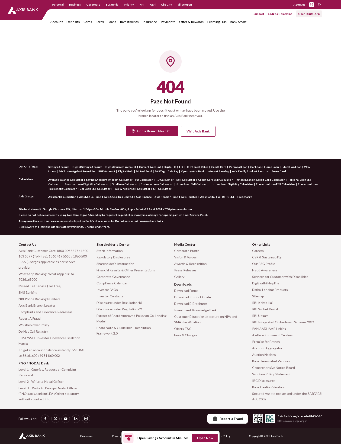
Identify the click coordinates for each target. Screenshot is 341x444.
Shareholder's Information (115, 264)
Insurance (149, 22)
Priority (129, 4)
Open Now (205, 438)
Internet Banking (218, 171)
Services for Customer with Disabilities (280, 277)
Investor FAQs (107, 290)
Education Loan (291, 167)
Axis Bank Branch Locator (37, 305)
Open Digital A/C (309, 14)
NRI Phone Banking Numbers (40, 299)
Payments (168, 22)
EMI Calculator (185, 179)
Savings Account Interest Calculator (109, 179)
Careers (258, 251)
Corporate (93, 4)
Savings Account (59, 167)
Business (75, 4)
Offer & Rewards (191, 22)
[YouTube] (65, 419)
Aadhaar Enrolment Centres (272, 335)
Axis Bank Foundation (62, 197)
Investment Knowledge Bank (195, 310)
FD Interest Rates (197, 167)
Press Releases (185, 270)
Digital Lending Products (270, 290)
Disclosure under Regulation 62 (119, 309)
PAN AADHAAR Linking (269, 329)
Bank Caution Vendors (268, 387)
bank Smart (238, 22)
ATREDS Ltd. (226, 197)
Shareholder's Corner (113, 244)
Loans (112, 22)
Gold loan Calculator (125, 184)
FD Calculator (144, 179)
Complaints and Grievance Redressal (45, 312)
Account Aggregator (267, 348)
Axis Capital (207, 197)
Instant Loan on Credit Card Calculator (260, 179)
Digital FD (170, 167)
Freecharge (244, 197)
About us (299, 4)
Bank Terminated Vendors (271, 361)
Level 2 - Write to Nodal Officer (41, 381)
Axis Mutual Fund (90, 197)
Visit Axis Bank (198, 131)
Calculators (26, 179)
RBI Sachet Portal (265, 309)
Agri (152, 4)
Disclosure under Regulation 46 (119, 303)
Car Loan (255, 167)
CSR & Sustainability (267, 257)
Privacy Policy (120, 436)
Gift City (166, 4)
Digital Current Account (120, 167)
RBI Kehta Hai (262, 303)
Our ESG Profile (263, 264)
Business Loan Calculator (157, 184)
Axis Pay (172, 171)
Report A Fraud (30, 318)
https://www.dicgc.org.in (292, 421)
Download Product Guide (192, 297)
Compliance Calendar (112, 283)
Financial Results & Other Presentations (126, 270)
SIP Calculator (162, 188)
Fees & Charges (185, 335)
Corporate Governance (113, 277)
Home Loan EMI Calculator (193, 184)
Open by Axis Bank (193, 171)
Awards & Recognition (190, 264)
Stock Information (110, 251)
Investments (129, 22)
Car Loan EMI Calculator (95, 188)
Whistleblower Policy (34, 325)
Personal (58, 4)
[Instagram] (86, 419)
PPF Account (106, 171)
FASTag (160, 171)
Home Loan (271, 167)
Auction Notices (264, 355)
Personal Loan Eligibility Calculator (86, 184)
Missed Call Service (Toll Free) (40, 286)
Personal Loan (238, 167)
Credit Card (218, 167)
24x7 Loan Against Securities (77, 171)
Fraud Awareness (264, 270)
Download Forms (186, 291)
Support (259, 14)
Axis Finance (144, 197)
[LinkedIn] (76, 419)
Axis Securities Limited (118, 197)
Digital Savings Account (87, 167)
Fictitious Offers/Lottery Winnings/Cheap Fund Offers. (74, 226)
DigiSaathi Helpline (265, 283)
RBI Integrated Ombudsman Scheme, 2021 (283, 322)
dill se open (184, 4)
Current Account (150, 167)
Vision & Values (185, 257)
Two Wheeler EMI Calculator (131, 188)
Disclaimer (87, 436)
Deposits (73, 22)
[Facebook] (45, 419)
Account (56, 22)
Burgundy (112, 4)
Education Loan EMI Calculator (275, 184)
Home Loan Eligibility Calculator (232, 184)
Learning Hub (217, 22)
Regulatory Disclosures (113, 257)
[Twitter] (55, 419)
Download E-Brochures (191, 304)
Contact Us (27, 244)
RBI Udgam (260, 316)
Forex (100, 22)
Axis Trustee (189, 197)
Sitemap (258, 296)
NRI (141, 4)
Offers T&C (182, 329)
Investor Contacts (110, 296)
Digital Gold (125, 171)
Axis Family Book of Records (250, 171)
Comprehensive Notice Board (273, 368)
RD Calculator (165, 179)
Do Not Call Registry (33, 331)
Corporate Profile (186, 251)
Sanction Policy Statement (271, 374)
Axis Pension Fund (166, 197)
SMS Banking (28, 292)
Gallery (179, 277)
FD (181, 167)
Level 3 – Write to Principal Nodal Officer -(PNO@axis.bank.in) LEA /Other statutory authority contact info (49, 393)
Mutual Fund (144, 171)
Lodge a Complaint (280, 14)
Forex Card (278, 171)
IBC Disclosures (263, 381)
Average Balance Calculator (65, 179)
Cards (88, 22)
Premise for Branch (266, 342)
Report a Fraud (231, 419)
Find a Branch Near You (154, 131)
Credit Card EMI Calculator (215, 179)
